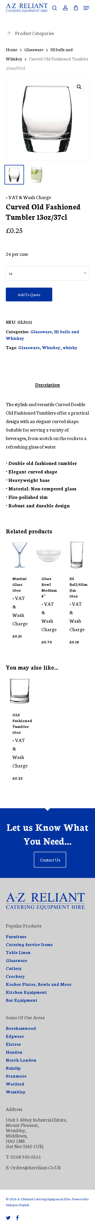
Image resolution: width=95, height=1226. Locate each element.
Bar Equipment (21, 1000)
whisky (70, 347)
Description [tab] (47, 384)
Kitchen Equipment (26, 992)
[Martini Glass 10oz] (20, 555)
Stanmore (16, 1076)
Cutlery (14, 968)
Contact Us (50, 859)
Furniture (16, 936)
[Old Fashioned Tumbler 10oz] (20, 691)
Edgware (15, 1036)
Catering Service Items (29, 944)
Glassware (34, 49)
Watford (15, 1084)
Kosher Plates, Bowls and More (38, 984)
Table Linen (18, 952)
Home (11, 49)
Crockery (15, 976)
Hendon (14, 1052)
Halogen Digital (17, 1204)
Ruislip (13, 1068)
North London (21, 1060)
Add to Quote (29, 294)
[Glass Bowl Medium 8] (49, 555)
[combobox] (47, 273)
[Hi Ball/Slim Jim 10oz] (77, 555)
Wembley (16, 1092)
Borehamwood (21, 1028)
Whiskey (51, 347)
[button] (86, 8)
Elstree (13, 1044)
